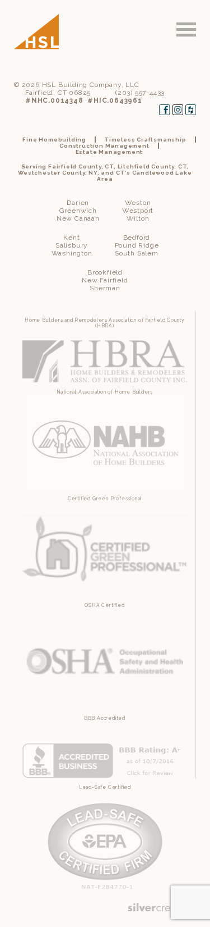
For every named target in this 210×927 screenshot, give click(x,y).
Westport (137, 210)
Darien (78, 203)
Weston (138, 203)
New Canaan (78, 218)
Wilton (138, 218)
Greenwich (78, 210)
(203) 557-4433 (140, 93)
